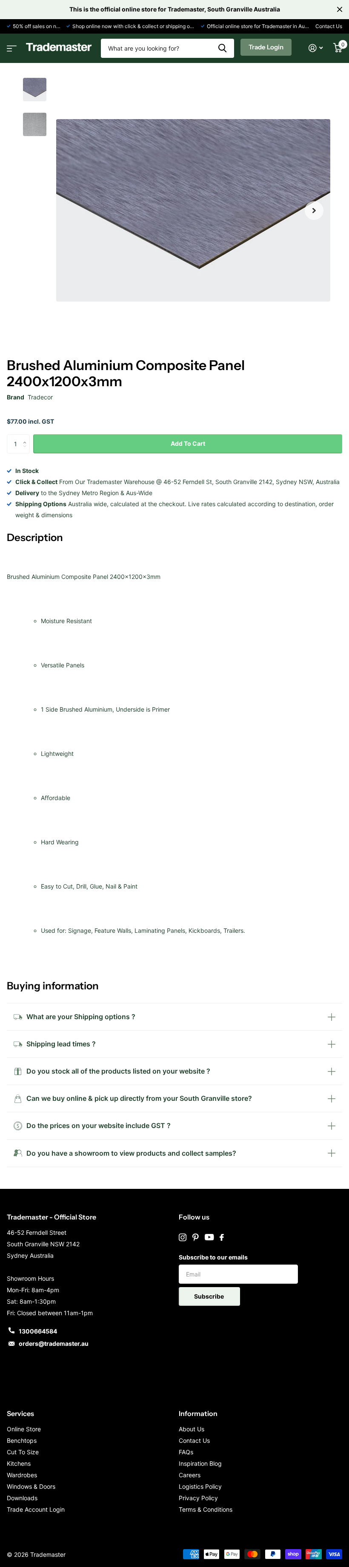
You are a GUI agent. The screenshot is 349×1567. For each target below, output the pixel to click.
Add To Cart (188, 443)
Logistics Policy (200, 1486)
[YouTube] (209, 1237)
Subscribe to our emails (213, 1257)
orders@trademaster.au (54, 1343)
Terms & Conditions (205, 1509)
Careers (189, 1475)
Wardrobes (22, 1475)
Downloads (22, 1497)
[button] (314, 211)
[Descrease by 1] (26, 451)
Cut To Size (23, 1452)
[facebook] (222, 1237)
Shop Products (10, 46)
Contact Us (328, 26)
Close (339, 9)
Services (20, 1413)
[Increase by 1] (26, 437)
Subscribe (209, 1296)
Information (198, 1413)
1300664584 (38, 1331)
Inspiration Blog (200, 1463)
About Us (191, 1429)
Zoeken (222, 48)
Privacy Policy (198, 1497)
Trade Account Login (36, 1509)
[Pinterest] (195, 1237)
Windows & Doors (31, 1486)
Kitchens (19, 1463)
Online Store (24, 1429)
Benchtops (22, 1440)
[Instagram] (182, 1237)
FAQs (186, 1452)
